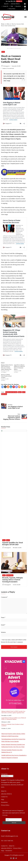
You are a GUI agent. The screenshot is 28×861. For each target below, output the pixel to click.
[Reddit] (8, 387)
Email (3, 625)
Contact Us (5, 6)
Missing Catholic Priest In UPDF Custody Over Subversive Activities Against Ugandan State (7, 367)
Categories (4, 774)
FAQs (12, 6)
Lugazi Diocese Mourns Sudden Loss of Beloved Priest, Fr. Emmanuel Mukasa (19, 367)
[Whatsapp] (22, 387)
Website (3, 632)
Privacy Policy (12, 8)
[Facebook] (2, 387)
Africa (3, 52)
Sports (8, 540)
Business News (9, 575)
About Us (6, 3)
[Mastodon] (16, 387)
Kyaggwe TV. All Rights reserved (14, 855)
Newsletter (18, 6)
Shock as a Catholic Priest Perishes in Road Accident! (6, 376)
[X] (5, 387)
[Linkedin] (11, 387)
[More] (25, 387)
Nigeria (19, 392)
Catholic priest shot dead (11, 392)
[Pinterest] (13, 387)
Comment (4, 597)
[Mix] (19, 387)
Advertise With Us (15, 3)
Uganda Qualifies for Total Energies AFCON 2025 (12, 543)
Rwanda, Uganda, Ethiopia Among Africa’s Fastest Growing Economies (12, 580)
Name (3, 617)
